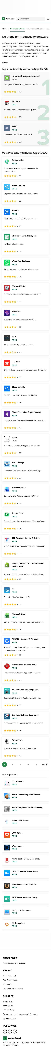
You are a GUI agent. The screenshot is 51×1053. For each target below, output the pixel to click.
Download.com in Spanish (13, 989)
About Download (9, 976)
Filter (4, 62)
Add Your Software (10, 980)
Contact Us (7, 984)
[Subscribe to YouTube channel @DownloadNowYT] (15, 1031)
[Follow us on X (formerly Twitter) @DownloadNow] (10, 1031)
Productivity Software (17, 29)
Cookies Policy (8, 1010)
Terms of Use (8, 1006)
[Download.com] (8, 18)
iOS (3, 29)
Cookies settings (9, 1018)
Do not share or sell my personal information (20, 1014)
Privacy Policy (8, 1001)
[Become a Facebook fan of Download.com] (5, 1031)
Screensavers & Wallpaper (35, 29)
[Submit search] (18, 19)
